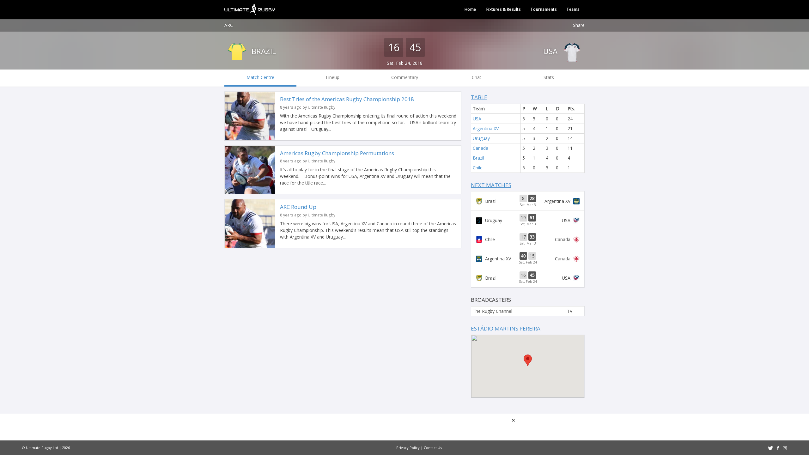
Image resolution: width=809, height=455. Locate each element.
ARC (228, 25)
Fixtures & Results (503, 9)
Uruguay (481, 138)
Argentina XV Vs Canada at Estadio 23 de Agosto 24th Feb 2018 (527, 258)
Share (579, 25)
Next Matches (491, 185)
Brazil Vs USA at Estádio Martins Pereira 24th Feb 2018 (527, 277)
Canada (480, 148)
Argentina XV (486, 128)
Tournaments (544, 9)
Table (479, 97)
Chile (478, 168)
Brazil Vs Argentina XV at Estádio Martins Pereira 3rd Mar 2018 (527, 200)
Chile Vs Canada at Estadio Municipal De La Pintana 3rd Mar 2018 (527, 239)
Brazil (263, 51)
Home (470, 9)
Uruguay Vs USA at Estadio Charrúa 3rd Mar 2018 (527, 220)
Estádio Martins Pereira (505, 328)
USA (551, 51)
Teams (573, 9)
